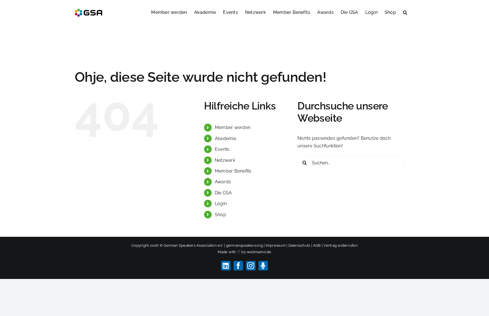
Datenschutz (299, 245)
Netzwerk (225, 160)
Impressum (276, 245)
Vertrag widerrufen (340, 245)
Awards (223, 181)
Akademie (225, 138)
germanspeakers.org (244, 245)
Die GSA (223, 192)
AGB (317, 245)
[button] (405, 12)
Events (222, 149)
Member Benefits (233, 171)
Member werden (232, 127)
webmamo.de (259, 252)
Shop (220, 214)
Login (221, 203)
